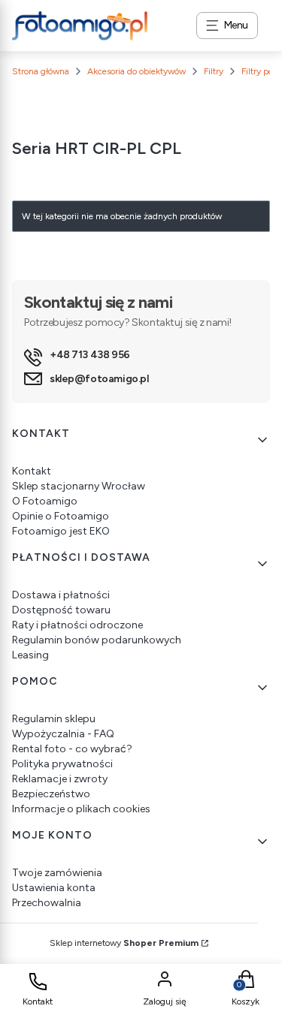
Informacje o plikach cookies (81, 809)
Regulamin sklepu (54, 718)
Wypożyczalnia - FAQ (63, 733)
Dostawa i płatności (61, 595)
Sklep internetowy (124, 943)
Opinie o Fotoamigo (60, 516)
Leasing (30, 655)
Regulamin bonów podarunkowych (96, 640)
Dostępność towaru (61, 610)
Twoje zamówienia (57, 872)
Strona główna (40, 71)
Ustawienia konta (54, 887)
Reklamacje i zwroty (60, 779)
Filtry (213, 71)
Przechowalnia (46, 902)
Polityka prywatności (62, 763)
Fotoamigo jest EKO (61, 531)
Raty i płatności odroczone (77, 625)
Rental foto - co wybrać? (72, 748)
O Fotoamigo (44, 501)
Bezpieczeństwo (51, 794)
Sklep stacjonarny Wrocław (78, 486)
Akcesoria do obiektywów (136, 71)
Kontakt (31, 471)
